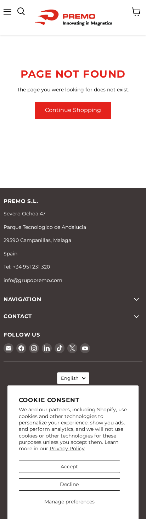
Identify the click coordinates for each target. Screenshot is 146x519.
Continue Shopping (73, 110)
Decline (69, 484)
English (70, 378)
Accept (69, 466)
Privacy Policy (67, 448)
